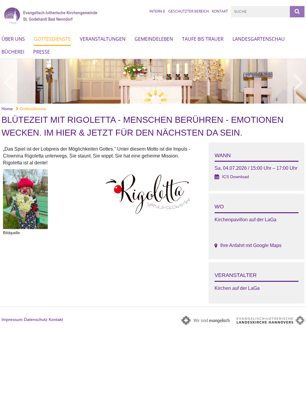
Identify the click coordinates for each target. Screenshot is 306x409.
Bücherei (12, 52)
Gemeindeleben (153, 39)
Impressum (12, 319)
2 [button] (153, 98)
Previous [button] (8, 81)
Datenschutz (36, 319)
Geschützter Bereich (188, 11)
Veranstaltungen (103, 39)
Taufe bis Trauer (203, 39)
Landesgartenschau (258, 39)
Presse (41, 52)
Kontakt (220, 11)
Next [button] (298, 81)
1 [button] (144, 98)
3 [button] (162, 98)
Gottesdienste (52, 39)
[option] (153, 81)
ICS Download (235, 177)
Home (7, 108)
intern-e (157, 11)
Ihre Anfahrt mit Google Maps (250, 245)
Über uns (13, 39)
